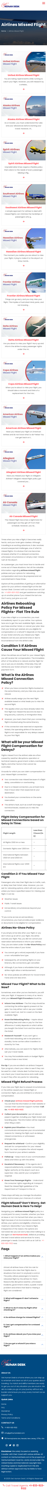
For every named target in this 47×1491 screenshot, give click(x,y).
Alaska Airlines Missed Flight (24, 119)
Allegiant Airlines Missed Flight (23, 472)
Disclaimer (5, 1411)
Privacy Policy (7, 1414)
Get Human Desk (20, 1234)
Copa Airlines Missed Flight (23, 383)
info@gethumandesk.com (15, 1433)
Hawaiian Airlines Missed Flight (23, 251)
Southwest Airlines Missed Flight (23, 207)
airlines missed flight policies (29, 1101)
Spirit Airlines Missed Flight (23, 163)
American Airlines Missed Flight (23, 428)
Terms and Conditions (10, 1418)
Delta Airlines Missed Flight (23, 339)
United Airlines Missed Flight (23, 75)
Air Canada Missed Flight (23, 516)
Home (3, 31)
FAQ (3, 1407)
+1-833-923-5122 (12, 592)
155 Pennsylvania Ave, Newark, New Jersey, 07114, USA (24, 1438)
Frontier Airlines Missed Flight (23, 295)
